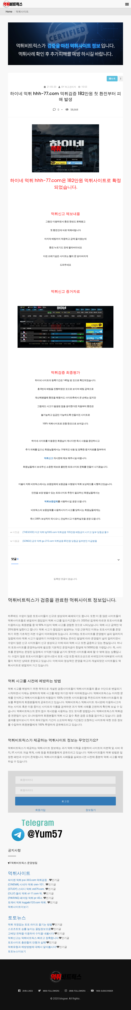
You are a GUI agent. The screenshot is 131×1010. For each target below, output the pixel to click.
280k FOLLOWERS (77, 991)
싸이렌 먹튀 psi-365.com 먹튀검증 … (28, 880)
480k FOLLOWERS (51, 991)
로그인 (65, 801)
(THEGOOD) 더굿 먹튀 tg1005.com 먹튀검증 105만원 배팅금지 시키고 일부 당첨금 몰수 (66, 532)
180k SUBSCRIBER (104, 991)
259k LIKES (27, 991)
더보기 (18, 906)
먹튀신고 (48, 458)
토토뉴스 (17, 918)
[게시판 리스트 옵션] (120, 78)
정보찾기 (91, 810)
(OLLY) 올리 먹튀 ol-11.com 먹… (25, 893)
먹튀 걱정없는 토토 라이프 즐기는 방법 (30, 924)
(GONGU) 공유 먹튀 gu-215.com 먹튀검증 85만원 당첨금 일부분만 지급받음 (60, 541)
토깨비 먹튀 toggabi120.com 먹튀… (27, 902)
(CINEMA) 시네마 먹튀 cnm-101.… (27, 884)
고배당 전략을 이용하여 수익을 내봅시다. (31, 933)
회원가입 (40, 810)
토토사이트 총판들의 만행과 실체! (27, 942)
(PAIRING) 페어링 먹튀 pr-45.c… (25, 897)
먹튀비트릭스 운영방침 (24, 863)
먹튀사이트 (19, 873)
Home (9, 11)
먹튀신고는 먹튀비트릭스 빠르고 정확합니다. (33, 938)
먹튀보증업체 (51, 501)
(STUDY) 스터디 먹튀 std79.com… (27, 888)
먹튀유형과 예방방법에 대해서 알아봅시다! (32, 946)
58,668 (74, 109)
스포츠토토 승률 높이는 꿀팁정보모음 (29, 929)
